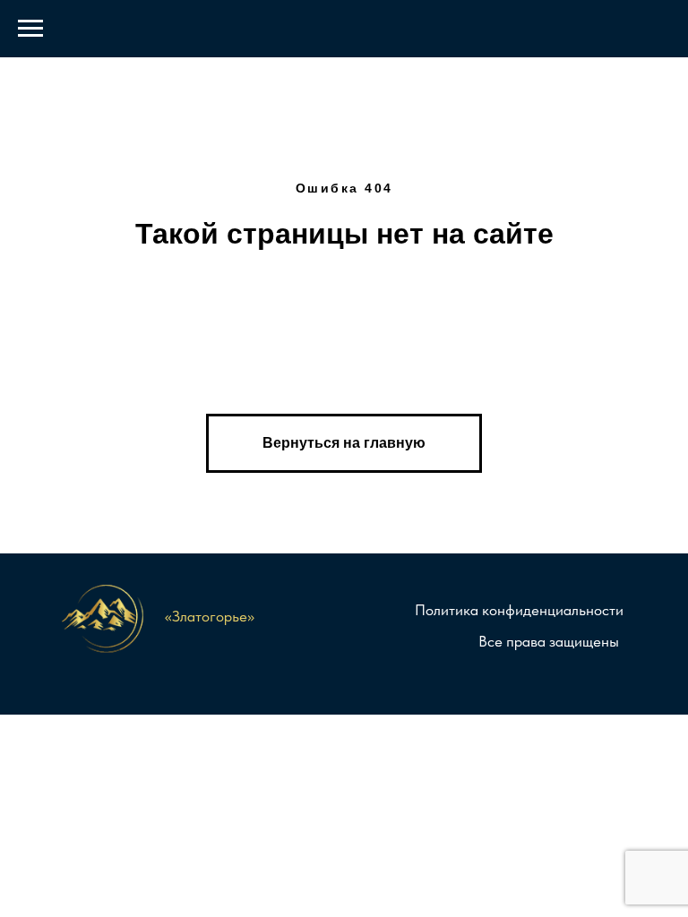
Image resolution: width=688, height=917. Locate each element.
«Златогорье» (209, 616)
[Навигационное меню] (30, 29)
